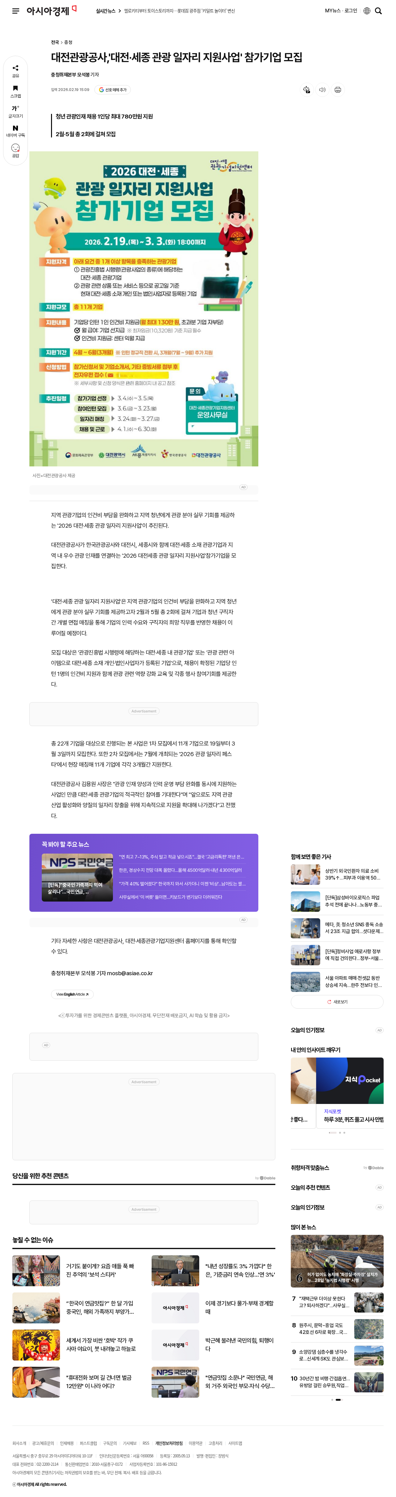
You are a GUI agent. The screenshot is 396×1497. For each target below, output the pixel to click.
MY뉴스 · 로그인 (341, 11)
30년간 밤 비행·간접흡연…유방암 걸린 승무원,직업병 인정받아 (324, 1385)
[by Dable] (265, 1178)
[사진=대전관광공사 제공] (143, 308)
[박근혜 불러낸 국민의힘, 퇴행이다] (175, 1359)
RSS (146, 1443)
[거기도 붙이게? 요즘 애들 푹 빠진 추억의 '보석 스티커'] (36, 1285)
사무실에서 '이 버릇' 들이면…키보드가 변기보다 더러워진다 (170, 897)
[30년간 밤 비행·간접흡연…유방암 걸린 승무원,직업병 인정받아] (369, 1391)
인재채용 (67, 1443)
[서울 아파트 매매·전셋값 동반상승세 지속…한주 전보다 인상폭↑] (305, 990)
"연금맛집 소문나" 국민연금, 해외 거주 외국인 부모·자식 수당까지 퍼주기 (240, 1382)
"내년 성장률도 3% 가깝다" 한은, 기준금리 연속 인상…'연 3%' (240, 1270)
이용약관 (195, 1443)
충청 (68, 42)
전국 (55, 42)
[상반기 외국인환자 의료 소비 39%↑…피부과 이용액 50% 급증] (305, 883)
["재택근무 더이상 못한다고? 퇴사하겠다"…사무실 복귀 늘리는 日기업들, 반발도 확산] (369, 1311)
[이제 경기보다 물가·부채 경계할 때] (175, 1322)
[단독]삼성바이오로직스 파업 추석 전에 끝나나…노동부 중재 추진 (353, 901)
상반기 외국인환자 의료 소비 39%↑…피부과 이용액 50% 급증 (353, 875)
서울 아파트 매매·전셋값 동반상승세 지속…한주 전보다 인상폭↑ (353, 982)
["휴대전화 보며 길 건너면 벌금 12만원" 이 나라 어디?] (36, 1396)
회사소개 (19, 1443)
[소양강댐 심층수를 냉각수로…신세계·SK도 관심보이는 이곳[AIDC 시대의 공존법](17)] (369, 1364)
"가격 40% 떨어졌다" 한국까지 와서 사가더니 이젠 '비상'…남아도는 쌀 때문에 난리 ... (182, 884)
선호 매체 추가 (115, 90)
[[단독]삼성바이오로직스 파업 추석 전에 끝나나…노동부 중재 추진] (305, 910)
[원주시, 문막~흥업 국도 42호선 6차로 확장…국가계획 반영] (369, 1337)
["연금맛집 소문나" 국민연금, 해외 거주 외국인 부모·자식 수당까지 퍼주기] (175, 1396)
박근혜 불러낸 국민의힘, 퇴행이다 (239, 1344)
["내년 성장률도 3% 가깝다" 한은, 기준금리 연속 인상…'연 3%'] (175, 1285)
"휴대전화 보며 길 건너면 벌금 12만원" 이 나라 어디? (98, 1382)
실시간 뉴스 (105, 11)
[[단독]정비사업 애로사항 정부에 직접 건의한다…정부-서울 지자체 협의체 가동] (305, 964)
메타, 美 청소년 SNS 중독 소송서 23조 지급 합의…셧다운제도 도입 (354, 928)
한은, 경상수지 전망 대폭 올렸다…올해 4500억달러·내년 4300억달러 (180, 870)
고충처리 (215, 1443)
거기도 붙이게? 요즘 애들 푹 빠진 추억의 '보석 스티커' (100, 1270)
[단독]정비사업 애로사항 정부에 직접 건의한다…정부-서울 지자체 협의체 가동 (353, 955)
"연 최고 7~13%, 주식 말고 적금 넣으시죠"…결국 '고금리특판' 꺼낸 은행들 (182, 857)
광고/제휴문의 (43, 1443)
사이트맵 (235, 1443)
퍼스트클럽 (88, 1443)
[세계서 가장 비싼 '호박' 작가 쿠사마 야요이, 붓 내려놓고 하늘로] (36, 1359)
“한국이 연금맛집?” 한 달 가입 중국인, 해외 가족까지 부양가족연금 (100, 1308)
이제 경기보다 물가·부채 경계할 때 (239, 1307)
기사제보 (129, 1443)
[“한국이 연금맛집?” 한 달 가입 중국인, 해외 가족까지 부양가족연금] (36, 1322)
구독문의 (110, 1443)
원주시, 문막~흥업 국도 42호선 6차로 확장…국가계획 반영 (323, 1332)
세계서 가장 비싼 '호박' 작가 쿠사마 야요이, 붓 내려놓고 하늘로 (101, 1344)
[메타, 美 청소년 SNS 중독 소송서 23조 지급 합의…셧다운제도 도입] (305, 937)
